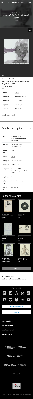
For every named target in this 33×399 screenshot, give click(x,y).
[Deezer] (16, 300)
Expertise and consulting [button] (9, 330)
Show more (17, 268)
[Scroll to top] (29, 395)
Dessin (17, 92)
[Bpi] (11, 348)
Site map (10, 394)
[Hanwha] (16, 376)
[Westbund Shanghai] (24, 366)
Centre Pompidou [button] (6, 321)
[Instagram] (5, 293)
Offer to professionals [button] (8, 325)
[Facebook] (10, 293)
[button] (16, 128)
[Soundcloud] (22, 300)
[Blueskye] (22, 293)
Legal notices (4, 394)
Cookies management (27, 394)
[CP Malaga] (21, 357)
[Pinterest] (10, 300)
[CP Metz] (12, 357)
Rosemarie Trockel (8, 79)
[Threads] (16, 293)
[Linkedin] (5, 300)
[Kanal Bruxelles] (11, 366)
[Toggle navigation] (30, 2)
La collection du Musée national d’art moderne (14, 279)
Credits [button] (2, 75)
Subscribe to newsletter (16, 306)
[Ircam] (23, 348)
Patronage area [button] (6, 334)
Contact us (16, 312)
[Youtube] (28, 300)
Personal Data (19, 394)
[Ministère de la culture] (16, 386)
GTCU (14, 394)
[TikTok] (28, 293)
